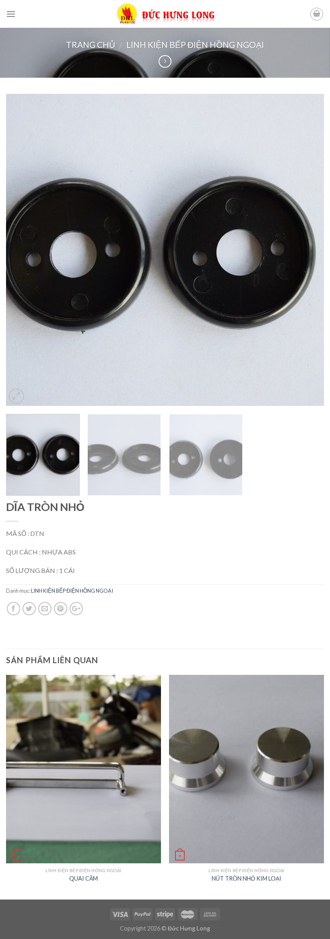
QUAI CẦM (83, 878)
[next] (307, 250)
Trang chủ (90, 44)
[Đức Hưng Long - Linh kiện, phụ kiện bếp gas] (165, 14)
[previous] (22, 250)
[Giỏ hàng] (316, 14)
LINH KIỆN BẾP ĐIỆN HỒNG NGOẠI (195, 44)
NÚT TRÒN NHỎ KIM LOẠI (246, 878)
